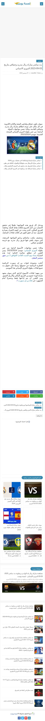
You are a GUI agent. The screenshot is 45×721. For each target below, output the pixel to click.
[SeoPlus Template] (33, 713)
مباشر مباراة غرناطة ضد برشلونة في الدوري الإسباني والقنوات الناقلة (21, 169)
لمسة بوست (14, 714)
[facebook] (19, 718)
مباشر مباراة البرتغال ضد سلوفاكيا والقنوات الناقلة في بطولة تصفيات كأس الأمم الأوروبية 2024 (21, 163)
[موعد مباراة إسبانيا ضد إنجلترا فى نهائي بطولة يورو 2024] (12, 516)
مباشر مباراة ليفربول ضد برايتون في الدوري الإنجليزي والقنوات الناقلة (21, 166)
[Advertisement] (22, 33)
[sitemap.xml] (15, 718)
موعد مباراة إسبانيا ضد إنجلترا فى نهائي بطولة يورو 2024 (12, 527)
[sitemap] (29, 718)
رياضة (39, 61)
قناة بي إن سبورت (25, 280)
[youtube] (25, 718)
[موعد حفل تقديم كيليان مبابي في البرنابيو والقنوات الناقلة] (33, 516)
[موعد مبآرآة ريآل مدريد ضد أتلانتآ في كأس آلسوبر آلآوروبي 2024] (12, 490)
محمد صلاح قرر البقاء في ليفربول (24, 690)
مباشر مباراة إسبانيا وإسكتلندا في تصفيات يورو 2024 (24, 160)
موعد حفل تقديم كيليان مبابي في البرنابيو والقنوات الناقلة (33, 527)
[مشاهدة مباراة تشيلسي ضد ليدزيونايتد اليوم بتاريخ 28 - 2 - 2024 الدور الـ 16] (12, 542)
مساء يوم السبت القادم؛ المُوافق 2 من (21, 255)
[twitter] (22, 718)
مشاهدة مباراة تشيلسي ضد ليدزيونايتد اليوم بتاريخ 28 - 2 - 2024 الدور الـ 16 (12, 553)
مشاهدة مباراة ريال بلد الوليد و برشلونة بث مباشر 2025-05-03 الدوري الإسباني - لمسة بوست (23, 574)
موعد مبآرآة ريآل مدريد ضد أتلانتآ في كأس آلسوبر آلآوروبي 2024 (12, 501)
